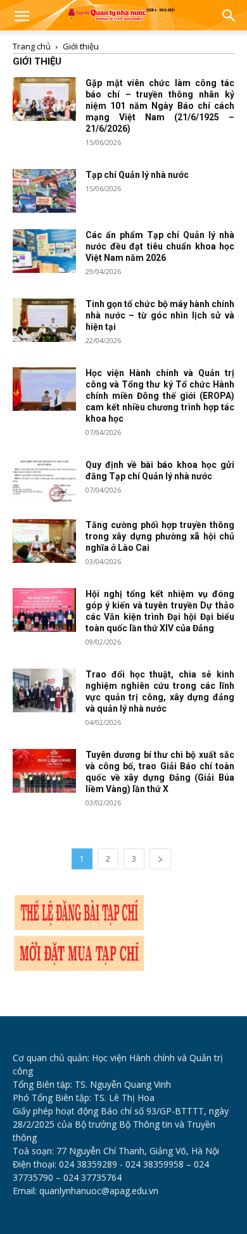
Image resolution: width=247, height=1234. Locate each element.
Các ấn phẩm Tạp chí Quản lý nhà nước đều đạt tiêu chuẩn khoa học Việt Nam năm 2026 (160, 246)
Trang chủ (32, 46)
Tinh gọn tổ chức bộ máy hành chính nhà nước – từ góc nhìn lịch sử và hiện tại (160, 315)
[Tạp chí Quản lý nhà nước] (44, 191)
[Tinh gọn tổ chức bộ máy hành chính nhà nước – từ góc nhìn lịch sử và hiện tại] (44, 320)
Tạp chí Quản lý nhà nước (137, 175)
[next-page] (160, 858)
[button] (21, 17)
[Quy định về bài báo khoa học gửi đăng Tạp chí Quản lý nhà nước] (44, 481)
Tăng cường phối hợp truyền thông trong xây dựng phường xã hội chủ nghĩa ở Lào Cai (160, 536)
